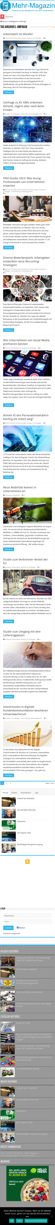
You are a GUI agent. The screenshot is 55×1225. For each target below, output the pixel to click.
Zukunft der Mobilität (25, 798)
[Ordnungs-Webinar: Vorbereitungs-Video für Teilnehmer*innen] (8, 961)
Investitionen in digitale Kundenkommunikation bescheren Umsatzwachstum (25, 710)
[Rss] (27, 861)
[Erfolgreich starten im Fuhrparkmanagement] (8, 984)
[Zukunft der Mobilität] (8, 973)
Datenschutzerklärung (36, 1221)
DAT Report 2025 (12, 17)
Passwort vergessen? (11, 933)
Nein (19, 1221)
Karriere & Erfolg (10, 190)
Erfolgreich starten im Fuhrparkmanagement (27, 982)
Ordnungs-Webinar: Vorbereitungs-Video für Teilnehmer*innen (33, 959)
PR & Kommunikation (13, 348)
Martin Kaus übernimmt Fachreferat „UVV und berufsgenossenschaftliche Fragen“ (34, 1037)
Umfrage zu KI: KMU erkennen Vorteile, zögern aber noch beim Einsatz (23, 106)
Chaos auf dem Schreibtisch (29, 992)
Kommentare (26, 793)
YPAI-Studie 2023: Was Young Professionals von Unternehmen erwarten (24, 182)
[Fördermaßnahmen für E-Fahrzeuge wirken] (8, 1007)
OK (11, 1221)
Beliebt (14, 793)
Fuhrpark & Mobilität (12, 495)
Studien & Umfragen (34, 38)
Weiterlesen (8, 92)
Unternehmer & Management (31, 114)
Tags (36, 793)
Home (4, 21)
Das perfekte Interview (26, 810)
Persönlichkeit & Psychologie (15, 38)
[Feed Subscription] (54, 27)
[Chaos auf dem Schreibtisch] (8, 996)
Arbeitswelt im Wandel (18, 34)
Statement (21, 821)
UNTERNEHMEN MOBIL (28, 1069)
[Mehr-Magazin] (27, 6)
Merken (22, 928)
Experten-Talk (23, 1023)
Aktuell (5, 793)
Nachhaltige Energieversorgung (30, 844)
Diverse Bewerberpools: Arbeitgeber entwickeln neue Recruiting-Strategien (26, 261)
